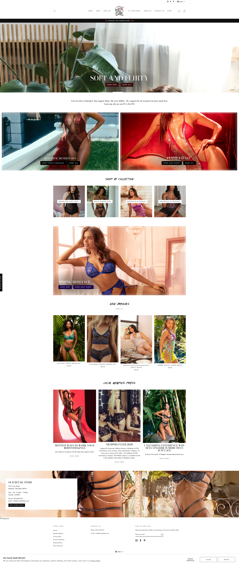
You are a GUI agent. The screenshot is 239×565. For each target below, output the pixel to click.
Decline (226, 559)
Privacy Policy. (96, 561)
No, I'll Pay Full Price (119, 308)
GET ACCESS (119, 304)
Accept (208, 559)
